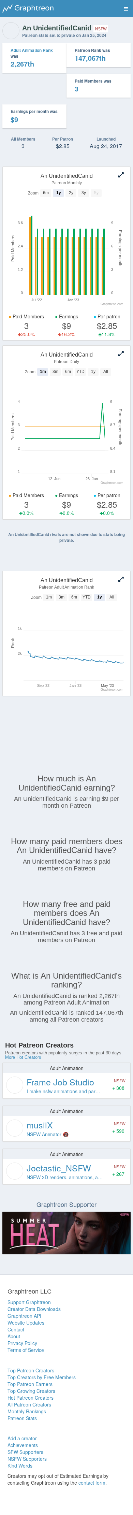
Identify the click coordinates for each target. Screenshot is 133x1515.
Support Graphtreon (29, 1302)
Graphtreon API (24, 1315)
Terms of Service (26, 1349)
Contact (16, 1329)
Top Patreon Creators (31, 1370)
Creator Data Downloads (34, 1308)
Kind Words (20, 1465)
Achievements (23, 1445)
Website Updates (26, 1322)
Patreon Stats (22, 1418)
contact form (91, 1482)
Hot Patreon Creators (31, 1397)
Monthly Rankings (27, 1411)
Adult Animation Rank (32, 50)
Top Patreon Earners (30, 1384)
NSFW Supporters (27, 1458)
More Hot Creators (23, 1057)
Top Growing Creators (31, 1390)
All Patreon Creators (29, 1404)
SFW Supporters (25, 1451)
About (14, 1336)
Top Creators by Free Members (42, 1377)
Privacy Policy (22, 1343)
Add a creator (22, 1438)
